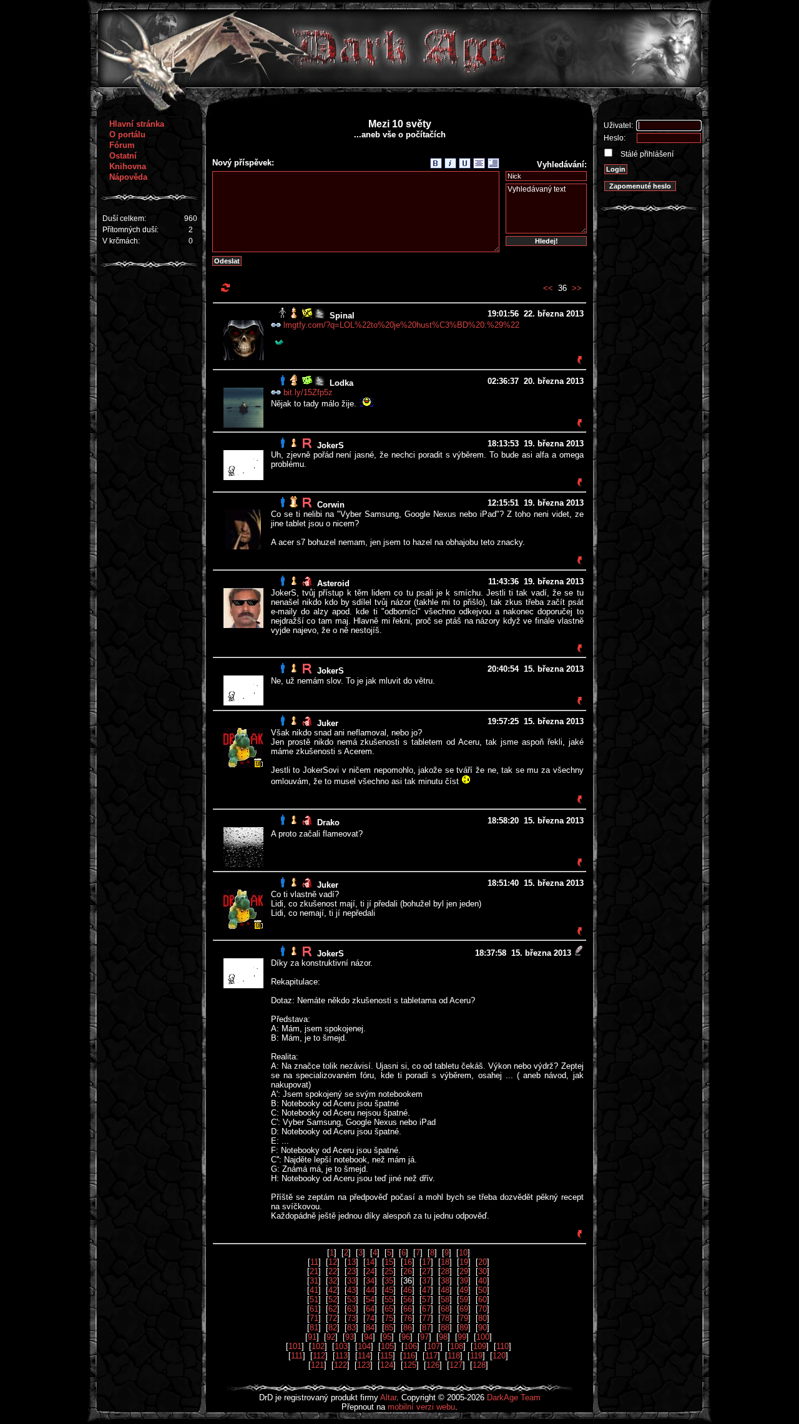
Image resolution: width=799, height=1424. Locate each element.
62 (332, 1309)
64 (370, 1309)
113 (341, 1355)
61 (314, 1309)
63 (351, 1309)
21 (314, 1271)
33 (351, 1280)
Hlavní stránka (136, 124)
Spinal (342, 315)
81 (314, 1327)
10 (463, 1252)
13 (351, 1262)
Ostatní (123, 155)
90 (482, 1327)
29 (463, 1271)
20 (482, 1262)
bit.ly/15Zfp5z (308, 392)
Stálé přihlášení (646, 154)
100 (482, 1337)
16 (407, 1262)
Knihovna (127, 166)
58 (445, 1299)
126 (432, 1365)
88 (445, 1327)
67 (426, 1309)
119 (476, 1355)
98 (443, 1337)
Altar (388, 1397)
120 (499, 1355)
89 (463, 1327)
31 (314, 1280)
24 (370, 1271)
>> (577, 288)
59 (463, 1299)
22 (332, 1271)
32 (332, 1280)
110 (502, 1346)
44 (370, 1290)
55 (389, 1299)
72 (332, 1318)
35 (389, 1280)
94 (368, 1337)
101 (294, 1346)
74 (370, 1318)
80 (482, 1318)
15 (389, 1262)
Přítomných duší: (130, 229)
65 (389, 1309)
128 (479, 1365)
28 (445, 1271)
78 (445, 1318)
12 (332, 1262)
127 (456, 1365)
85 (389, 1327)
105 (387, 1346)
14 (370, 1262)
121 (317, 1365)
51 (314, 1299)
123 (363, 1365)
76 (407, 1318)
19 (463, 1262)
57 (426, 1299)
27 (426, 1271)
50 (482, 1290)
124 (386, 1365)
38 (445, 1280)
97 (424, 1337)
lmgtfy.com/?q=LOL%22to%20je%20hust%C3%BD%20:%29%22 (401, 325)
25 (389, 1271)
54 (370, 1299)
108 (456, 1346)
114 (364, 1355)
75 (389, 1318)
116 (409, 1355)
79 (463, 1318)
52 (332, 1299)
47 (426, 1290)
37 (426, 1280)
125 (409, 1365)
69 (463, 1309)
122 (340, 1365)
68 (445, 1309)
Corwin (331, 504)
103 (341, 1346)
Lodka (341, 383)
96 (405, 1337)
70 (482, 1309)
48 (445, 1290)
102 (318, 1346)
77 (426, 1318)
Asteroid (333, 583)
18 (445, 1262)
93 (349, 1337)
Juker (327, 723)
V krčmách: (121, 241)
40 (482, 1280)
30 (482, 1271)
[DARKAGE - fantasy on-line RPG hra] (400, 84)
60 (482, 1299)
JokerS (330, 445)
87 (426, 1327)
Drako (328, 822)
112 (319, 1355)
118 (454, 1355)
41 (314, 1290)
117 (431, 1355)
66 (407, 1309)
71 (314, 1318)
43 (351, 1290)
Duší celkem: (124, 218)
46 (407, 1290)
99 (462, 1337)
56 (407, 1299)
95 (387, 1337)
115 (386, 1355)
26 (407, 1271)
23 (351, 1271)
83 (351, 1327)
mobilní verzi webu (421, 1407)
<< (548, 288)
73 (351, 1318)
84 (370, 1327)
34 (370, 1280)
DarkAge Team (514, 1397)
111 (297, 1355)
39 (463, 1280)
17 (426, 1262)
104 (364, 1346)
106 (410, 1346)
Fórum (122, 145)
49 (463, 1290)
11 (314, 1262)
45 (389, 1290)
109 (479, 1346)
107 (433, 1346)
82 (332, 1327)
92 (330, 1337)
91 (312, 1337)
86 (407, 1327)
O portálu (127, 134)
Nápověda (128, 177)
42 (332, 1290)
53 (351, 1299)
